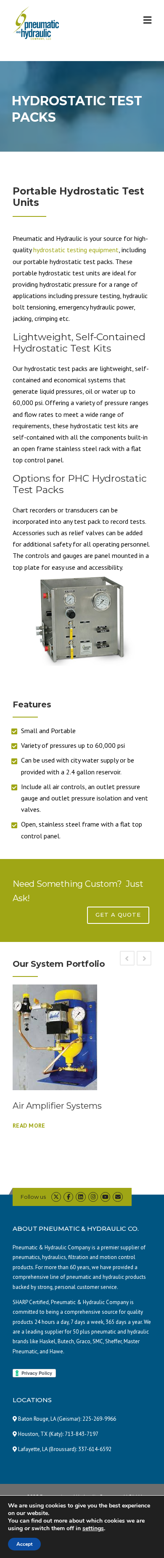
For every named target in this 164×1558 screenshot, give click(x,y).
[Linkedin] (80, 1197)
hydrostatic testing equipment (76, 249)
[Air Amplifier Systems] (82, 1037)
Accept (24, 1544)
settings (93, 1528)
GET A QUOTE (118, 914)
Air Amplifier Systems (57, 1106)
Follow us (33, 1196)
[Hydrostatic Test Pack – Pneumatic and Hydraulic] (82, 619)
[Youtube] (105, 1197)
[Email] (117, 1197)
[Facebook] (68, 1197)
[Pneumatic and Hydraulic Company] (36, 22)
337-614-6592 (94, 1449)
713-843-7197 (81, 1434)
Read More (29, 1125)
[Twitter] (56, 1197)
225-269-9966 (99, 1418)
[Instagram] (93, 1197)
